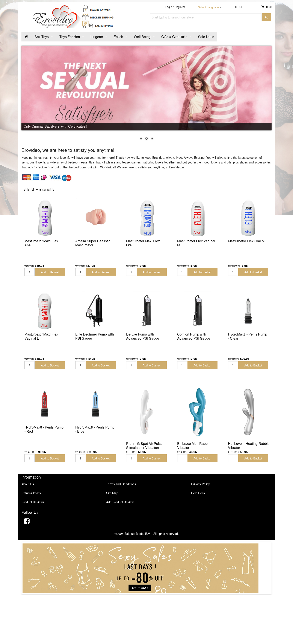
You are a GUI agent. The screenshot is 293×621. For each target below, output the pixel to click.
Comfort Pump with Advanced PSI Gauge (193, 336)
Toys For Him (69, 36)
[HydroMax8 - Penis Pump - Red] (44, 404)
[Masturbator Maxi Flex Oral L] (146, 217)
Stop (147, 598)
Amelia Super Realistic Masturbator (92, 242)
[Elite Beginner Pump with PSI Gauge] (95, 310)
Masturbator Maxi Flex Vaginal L (41, 336)
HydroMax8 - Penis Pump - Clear (247, 336)
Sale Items (206, 36)
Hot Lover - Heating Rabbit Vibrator (248, 445)
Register (180, 7)
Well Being (142, 36)
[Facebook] (27, 521)
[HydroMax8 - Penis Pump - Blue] (95, 404)
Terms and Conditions (121, 484)
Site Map (112, 493)
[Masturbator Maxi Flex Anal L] (44, 217)
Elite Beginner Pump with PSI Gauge (94, 336)
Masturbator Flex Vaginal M (196, 242)
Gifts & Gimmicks (174, 36)
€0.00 (268, 7)
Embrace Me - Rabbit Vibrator (193, 445)
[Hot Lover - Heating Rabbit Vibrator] (248, 412)
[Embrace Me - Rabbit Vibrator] (197, 412)
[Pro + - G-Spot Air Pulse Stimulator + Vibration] (146, 412)
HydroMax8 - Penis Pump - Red (43, 429)
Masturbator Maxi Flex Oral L (143, 242)
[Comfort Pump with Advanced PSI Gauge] (197, 310)
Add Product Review (120, 502)
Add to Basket (50, 272)
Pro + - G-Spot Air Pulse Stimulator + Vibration (144, 445)
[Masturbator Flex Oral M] (248, 217)
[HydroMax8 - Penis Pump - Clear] (248, 310)
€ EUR (239, 7)
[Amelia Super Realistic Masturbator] (95, 217)
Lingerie (97, 36)
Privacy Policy (200, 484)
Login (168, 7)
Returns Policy (31, 493)
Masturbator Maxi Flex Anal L (41, 242)
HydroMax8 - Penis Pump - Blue (94, 429)
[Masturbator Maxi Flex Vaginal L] (44, 310)
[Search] (266, 17)
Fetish (118, 36)
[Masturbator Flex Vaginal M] (197, 217)
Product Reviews (32, 502)
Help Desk (198, 493)
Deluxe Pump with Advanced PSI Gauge (142, 336)
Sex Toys (42, 36)
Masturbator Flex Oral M (246, 240)
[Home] (26, 36)
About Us (27, 484)
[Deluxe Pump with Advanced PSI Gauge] (146, 310)
